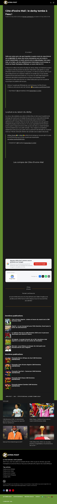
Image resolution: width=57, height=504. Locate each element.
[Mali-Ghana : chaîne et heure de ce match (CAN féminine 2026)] (42, 410)
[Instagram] (10, 490)
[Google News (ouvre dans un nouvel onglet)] (12, 277)
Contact (38, 496)
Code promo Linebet (9, 473)
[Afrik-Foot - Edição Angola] (52, 496)
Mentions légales (29, 496)
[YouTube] (13, 490)
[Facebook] (4, 490)
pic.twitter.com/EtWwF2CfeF (41, 87)
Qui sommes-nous (7, 496)
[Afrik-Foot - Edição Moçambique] (48, 496)
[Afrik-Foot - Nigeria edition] (42, 496)
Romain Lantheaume (27, 16)
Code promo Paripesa (9, 475)
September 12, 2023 (35, 91)
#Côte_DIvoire (11, 135)
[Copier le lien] (49, 276)
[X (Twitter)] (7, 490)
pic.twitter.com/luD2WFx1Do (16, 139)
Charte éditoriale (18, 496)
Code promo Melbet (9, 469)
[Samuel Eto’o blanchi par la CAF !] (15, 433)
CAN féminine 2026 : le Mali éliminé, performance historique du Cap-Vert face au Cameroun (14, 421)
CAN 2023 (12, 58)
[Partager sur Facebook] (40, 276)
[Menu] (53, 2)
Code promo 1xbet (8, 471)
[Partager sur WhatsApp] (46, 276)
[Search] (50, 2)
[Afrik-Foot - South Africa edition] (45, 496)
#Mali (21, 135)
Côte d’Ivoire (38, 60)
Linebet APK (6, 477)
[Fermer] (49, 264)
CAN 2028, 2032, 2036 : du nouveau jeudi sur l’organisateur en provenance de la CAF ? (41, 443)
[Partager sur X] (43, 276)
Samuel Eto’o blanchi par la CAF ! (12, 442)
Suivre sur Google (40, 264)
